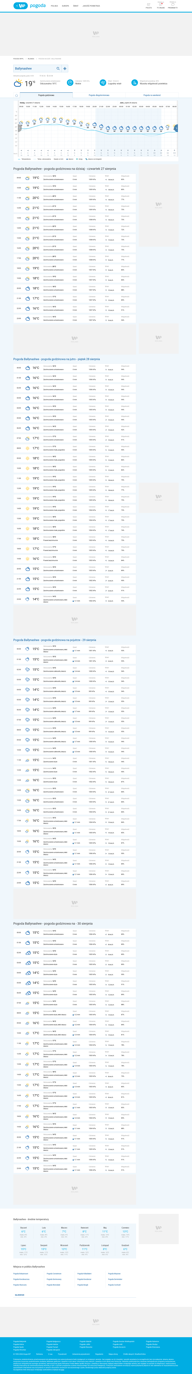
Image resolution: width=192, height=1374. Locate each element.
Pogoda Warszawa (153, 1347)
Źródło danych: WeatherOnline (134, 1354)
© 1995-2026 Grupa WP (22, 1354)
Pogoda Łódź (117, 1344)
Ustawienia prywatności (81, 1354)
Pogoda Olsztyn (152, 1344)
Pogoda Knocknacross (21, 1279)
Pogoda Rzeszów (86, 1347)
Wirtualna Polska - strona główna (20, 5)
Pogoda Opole (18, 1347)
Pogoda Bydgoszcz (53, 1341)
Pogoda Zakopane (53, 1350)
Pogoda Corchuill (114, 1285)
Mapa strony (113, 1354)
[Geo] (65, 68)
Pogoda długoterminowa (99, 95)
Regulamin (99, 1354)
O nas (50, 1354)
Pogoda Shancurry (20, 1285)
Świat (75, 6)
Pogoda (37, 6)
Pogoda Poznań (52, 1347)
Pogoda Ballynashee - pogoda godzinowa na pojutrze (46, 640)
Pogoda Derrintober (115, 1279)
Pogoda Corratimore (54, 1273)
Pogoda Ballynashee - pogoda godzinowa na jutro (44, 359)
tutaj (62, 1370)
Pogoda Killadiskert (84, 1273)
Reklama (39, 1354)
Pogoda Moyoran (114, 1273)
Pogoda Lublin (85, 1344)
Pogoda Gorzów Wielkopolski (123, 1341)
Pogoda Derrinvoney (54, 1279)
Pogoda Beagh (82, 1285)
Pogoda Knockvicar (84, 1279)
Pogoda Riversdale (53, 1285)
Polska (54, 6)
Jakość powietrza (91, 6)
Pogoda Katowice (152, 1341)
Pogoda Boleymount (20, 1273)
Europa (65, 6)
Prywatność (62, 1354)
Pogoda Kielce (18, 1344)
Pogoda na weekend (152, 95)
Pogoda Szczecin (119, 1347)
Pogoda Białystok (19, 1341)
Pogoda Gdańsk (85, 1341)
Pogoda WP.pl (18, 59)
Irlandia (31, 59)
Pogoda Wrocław (19, 1350)
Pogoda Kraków (52, 1344)
